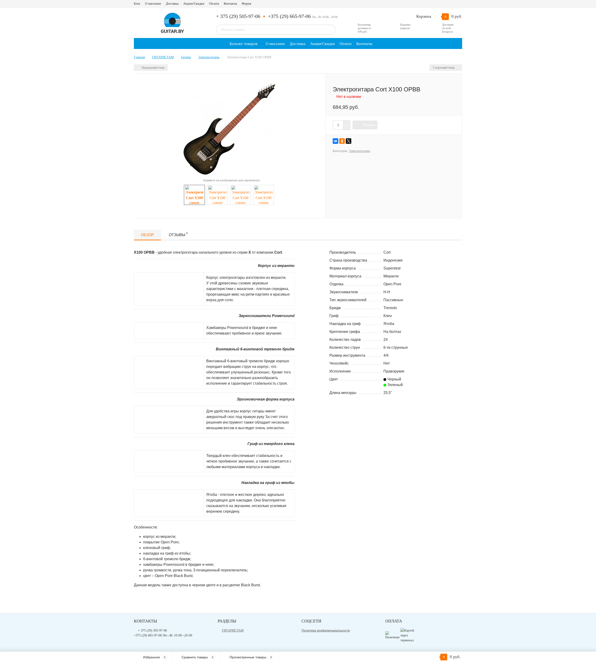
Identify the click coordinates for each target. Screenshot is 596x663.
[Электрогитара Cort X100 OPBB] (229, 129)
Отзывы (178, 234)
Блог (137, 3)
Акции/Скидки (193, 3)
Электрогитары (359, 151)
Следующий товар (444, 67)
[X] (348, 141)
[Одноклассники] (342, 141)
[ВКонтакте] (335, 141)
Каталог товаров (243, 43)
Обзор (147, 235)
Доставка (172, 3)
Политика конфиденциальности (325, 630)
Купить (369, 125)
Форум (246, 3)
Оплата (214, 3)
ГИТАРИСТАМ (233, 630)
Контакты (230, 3)
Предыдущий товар (152, 67)
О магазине (153, 3)
